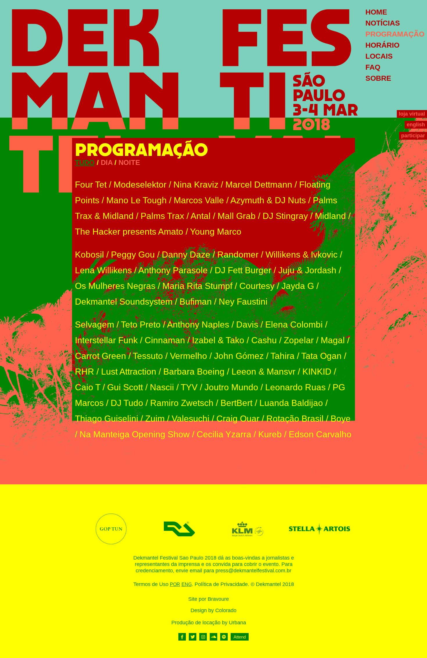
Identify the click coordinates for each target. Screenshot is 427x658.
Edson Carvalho (320, 434)
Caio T (87, 387)
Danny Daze (186, 254)
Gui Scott (125, 387)
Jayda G (297, 286)
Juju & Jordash (307, 270)
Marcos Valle (199, 200)
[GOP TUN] (111, 528)
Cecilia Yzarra (224, 434)
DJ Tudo (127, 403)
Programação (394, 34)
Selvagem (94, 324)
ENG (187, 584)
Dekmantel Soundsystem (124, 301)
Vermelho (188, 356)
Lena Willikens (103, 270)
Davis (247, 324)
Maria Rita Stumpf (197, 286)
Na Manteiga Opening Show (135, 434)
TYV (189, 387)
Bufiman (196, 301)
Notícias (382, 23)
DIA (106, 162)
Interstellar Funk (106, 340)
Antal (201, 216)
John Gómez (239, 356)
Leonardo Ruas (295, 387)
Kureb (270, 434)
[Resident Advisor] (179, 529)
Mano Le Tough (136, 200)
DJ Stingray (285, 216)
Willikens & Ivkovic (301, 254)
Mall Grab (237, 216)
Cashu (264, 340)
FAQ (372, 67)
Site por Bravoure (208, 599)
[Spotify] (224, 637)
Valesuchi (190, 418)
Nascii (162, 387)
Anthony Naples (198, 324)
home (376, 12)
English (416, 124)
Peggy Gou (133, 254)
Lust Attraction (128, 371)
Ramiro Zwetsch (182, 403)
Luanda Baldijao (291, 403)
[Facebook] (182, 637)
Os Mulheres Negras (115, 286)
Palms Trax (162, 216)
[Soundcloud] (213, 637)
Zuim (155, 418)
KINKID (316, 371)
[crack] (316, 529)
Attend (240, 636)
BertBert (236, 403)
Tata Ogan (321, 356)
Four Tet (91, 184)
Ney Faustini (243, 301)
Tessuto (148, 356)
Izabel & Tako (218, 340)
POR (175, 584)
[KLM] (248, 529)
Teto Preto (141, 324)
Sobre (378, 78)
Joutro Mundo (231, 387)
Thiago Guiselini (106, 418)
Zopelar (299, 340)
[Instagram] (203, 637)
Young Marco (215, 231)
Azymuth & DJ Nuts (268, 200)
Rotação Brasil (295, 418)
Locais (379, 56)
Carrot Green (100, 356)
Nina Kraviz (195, 184)
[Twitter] (192, 637)
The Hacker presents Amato (129, 231)
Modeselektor (140, 184)
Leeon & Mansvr (263, 371)
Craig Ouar (237, 418)
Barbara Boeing (194, 371)
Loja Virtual (412, 114)
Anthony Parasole (173, 270)
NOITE (129, 162)
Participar (413, 136)
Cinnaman (165, 340)
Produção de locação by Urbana (208, 622)
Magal (333, 340)
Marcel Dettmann (258, 184)
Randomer (238, 254)
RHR (84, 371)
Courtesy (256, 286)
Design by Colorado (213, 610)
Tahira (282, 356)
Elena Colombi (294, 324)
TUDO (85, 162)
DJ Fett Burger (243, 270)
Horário (382, 45)
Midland (330, 216)
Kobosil (89, 254)
